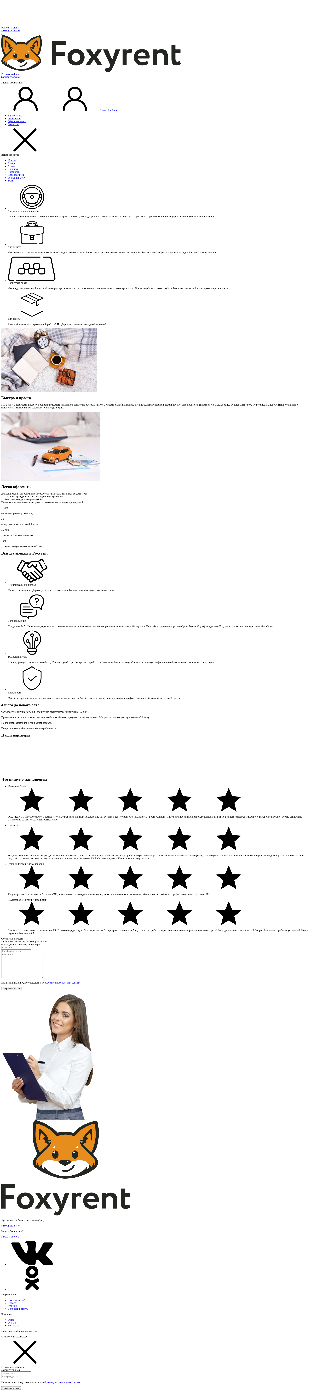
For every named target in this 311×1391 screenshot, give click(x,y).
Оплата (12, 1322)
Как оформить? (16, 1300)
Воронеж (13, 169)
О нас (11, 1319)
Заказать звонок (10, 1236)
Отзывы (12, 1305)
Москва (12, 160)
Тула (10, 180)
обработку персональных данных (61, 982)
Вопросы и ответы (18, 1308)
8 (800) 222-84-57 (10, 30)
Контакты (13, 124)
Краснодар (14, 171)
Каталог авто (15, 115)
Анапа (11, 166)
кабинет (109, 110)
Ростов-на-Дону (10, 27)
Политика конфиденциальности (19, 1331)
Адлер (11, 163)
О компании (14, 118)
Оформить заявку (17, 121)
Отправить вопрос (11, 988)
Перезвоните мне (11, 1388)
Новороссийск (16, 174)
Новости (12, 1303)
